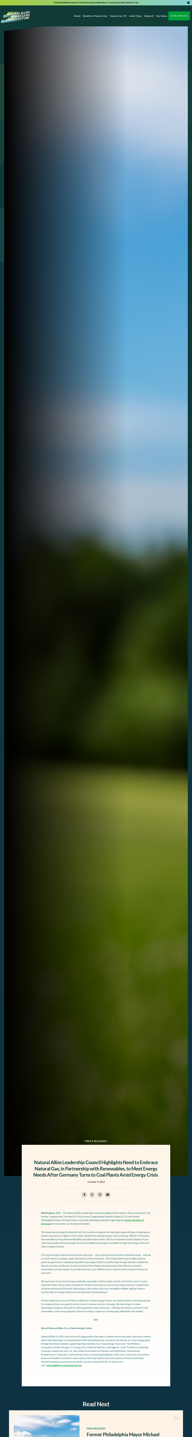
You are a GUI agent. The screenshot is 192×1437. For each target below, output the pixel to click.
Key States (161, 15)
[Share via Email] (108, 1195)
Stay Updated (179, 16)
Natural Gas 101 (118, 15)
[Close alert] (188, 3)
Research (149, 15)
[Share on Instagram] (100, 1195)
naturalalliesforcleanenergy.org (64, 1365)
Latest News (135, 15)
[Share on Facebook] (84, 1195)
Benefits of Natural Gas (95, 15)
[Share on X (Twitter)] (92, 1195)
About (77, 15)
